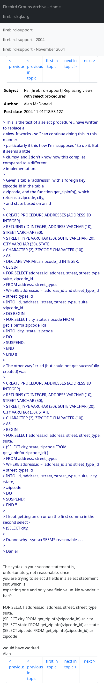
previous (16, 66)
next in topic (70, 63)
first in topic (52, 63)
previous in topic (35, 72)
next (88, 60)
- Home (32, 6)
